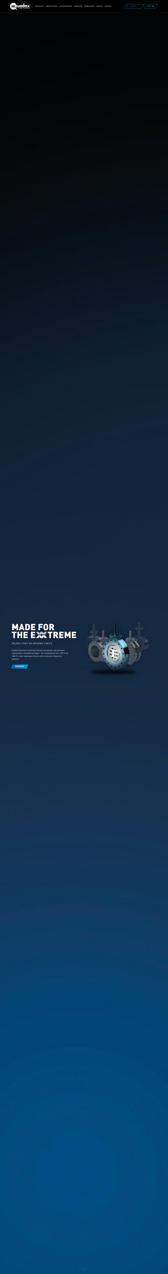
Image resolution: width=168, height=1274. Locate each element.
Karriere (78, 6)
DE (149, 6)
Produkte (39, 6)
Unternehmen (65, 6)
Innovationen (52, 6)
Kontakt (108, 6)
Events (99, 6)
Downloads (89, 6)
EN (153, 6)
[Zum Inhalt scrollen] (84, 1269)
